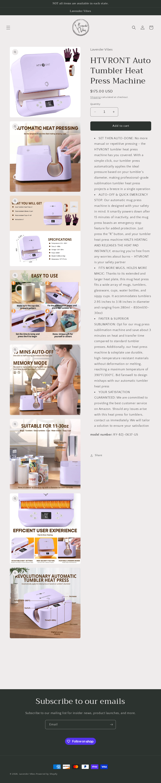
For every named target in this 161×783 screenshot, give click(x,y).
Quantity (95, 104)
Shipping (95, 97)
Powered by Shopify (47, 774)
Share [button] (98, 455)
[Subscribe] (111, 724)
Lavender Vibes (27, 774)
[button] (8, 27)
